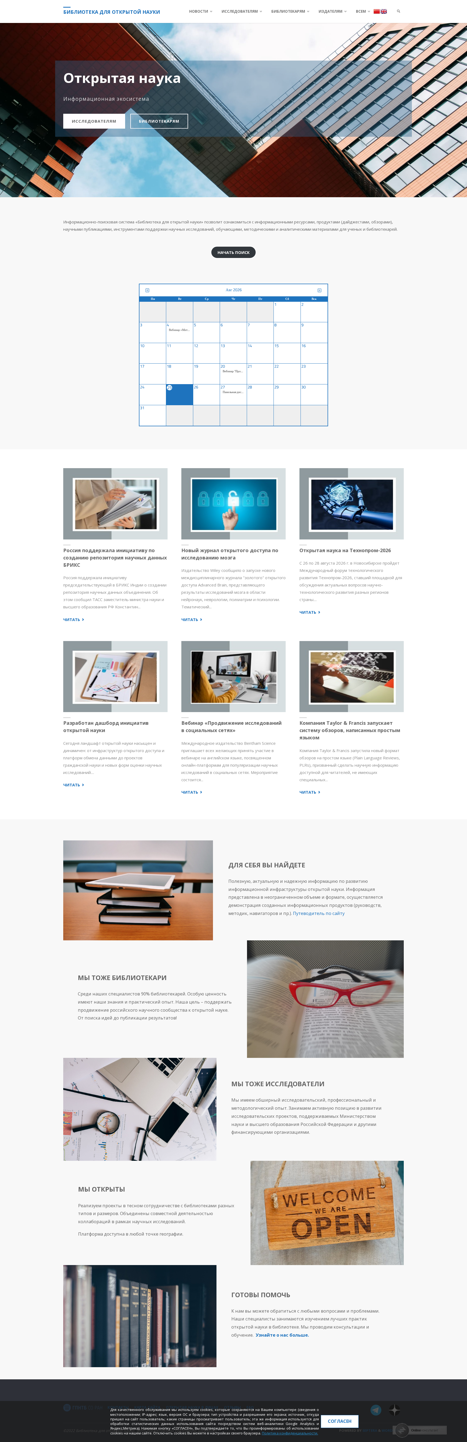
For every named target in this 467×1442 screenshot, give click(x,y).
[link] (398, 11)
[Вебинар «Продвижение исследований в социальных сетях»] (233, 676)
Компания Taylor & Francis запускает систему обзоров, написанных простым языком (349, 730)
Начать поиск (234, 252)
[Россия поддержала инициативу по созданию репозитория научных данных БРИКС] (115, 503)
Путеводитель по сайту (319, 913)
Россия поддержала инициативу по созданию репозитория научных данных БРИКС (115, 557)
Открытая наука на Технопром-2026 (345, 550)
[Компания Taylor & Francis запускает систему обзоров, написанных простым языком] (351, 676)
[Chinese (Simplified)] (376, 11)
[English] (383, 11)
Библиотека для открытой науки (111, 12)
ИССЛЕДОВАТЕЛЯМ (94, 121)
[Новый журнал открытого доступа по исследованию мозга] (233, 503)
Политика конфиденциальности (289, 1433)
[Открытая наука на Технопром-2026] (351, 503)
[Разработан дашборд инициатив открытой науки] (115, 676)
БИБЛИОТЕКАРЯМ (159, 121)
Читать (74, 619)
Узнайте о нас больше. (282, 1335)
